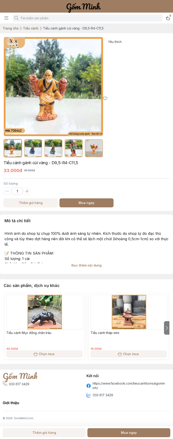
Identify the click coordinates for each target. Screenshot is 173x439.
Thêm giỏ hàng (31, 203)
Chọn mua (47, 354)
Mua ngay (86, 203)
